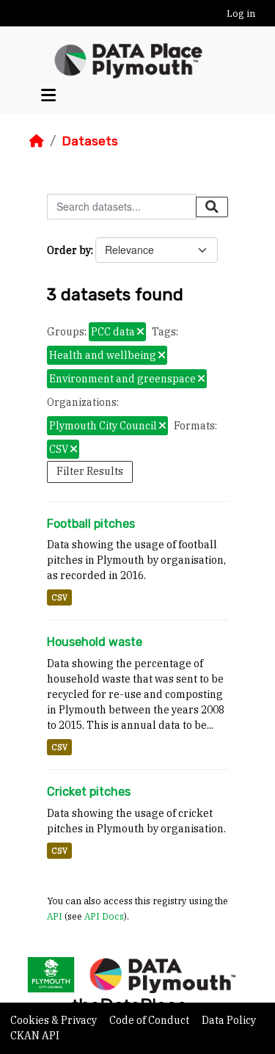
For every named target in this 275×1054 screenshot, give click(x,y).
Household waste (94, 642)
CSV (59, 597)
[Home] (36, 141)
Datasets (90, 141)
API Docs (104, 916)
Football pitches (91, 524)
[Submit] (212, 207)
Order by (69, 250)
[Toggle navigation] (48, 95)
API (54, 916)
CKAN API (34, 1035)
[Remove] (140, 332)
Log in (241, 13)
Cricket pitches (89, 792)
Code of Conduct (150, 1020)
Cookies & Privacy (54, 1020)
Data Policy (229, 1020)
